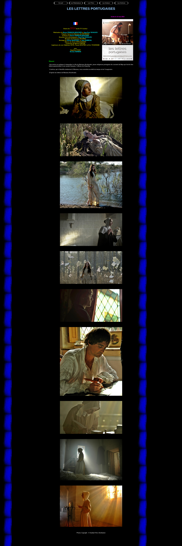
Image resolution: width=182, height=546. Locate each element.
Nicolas (75, 51)
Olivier (73, 40)
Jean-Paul (91, 32)
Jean (86, 40)
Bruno (72, 32)
